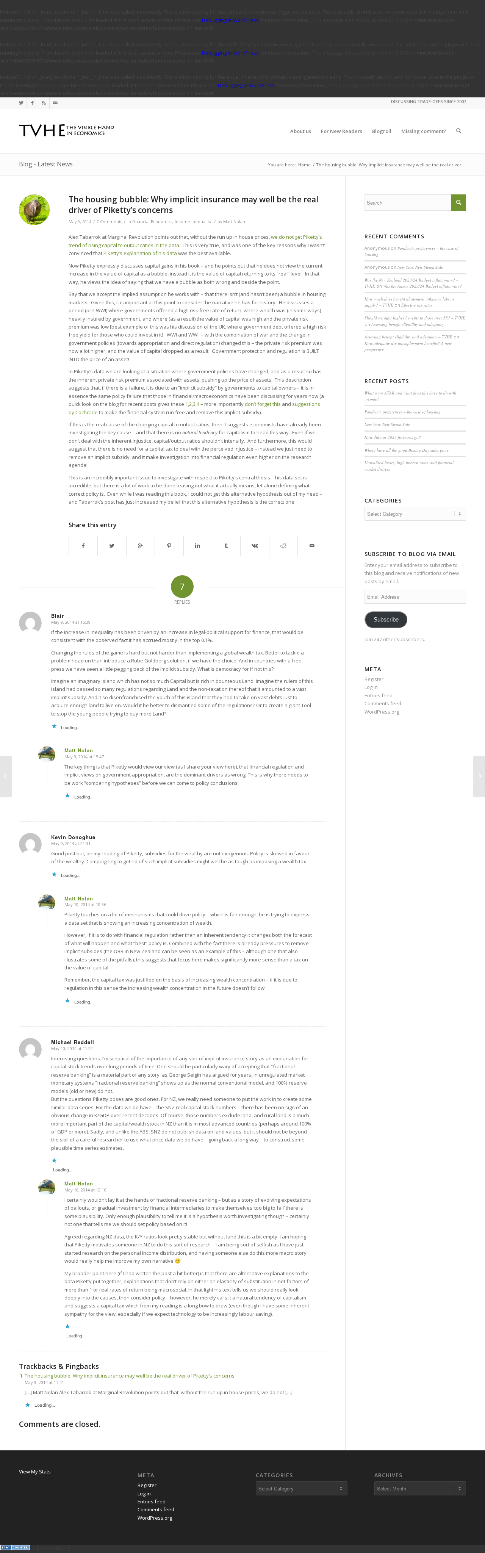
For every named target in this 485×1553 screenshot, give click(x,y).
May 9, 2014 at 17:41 (44, 1382)
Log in (371, 687)
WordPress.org (382, 711)
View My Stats (35, 1471)
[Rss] (43, 103)
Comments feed (383, 703)
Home (304, 165)
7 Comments (109, 221)
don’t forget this (262, 404)
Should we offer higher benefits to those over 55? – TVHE (415, 318)
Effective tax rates (416, 305)
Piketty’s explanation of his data (140, 253)
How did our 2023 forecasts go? (393, 437)
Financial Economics (152, 221)
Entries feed (379, 695)
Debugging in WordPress (230, 20)
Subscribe (386, 620)
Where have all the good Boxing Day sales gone (407, 450)
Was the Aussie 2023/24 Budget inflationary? (422, 286)
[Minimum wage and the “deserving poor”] (6, 776)
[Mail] (55, 103)
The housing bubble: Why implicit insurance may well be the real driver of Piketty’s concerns (193, 204)
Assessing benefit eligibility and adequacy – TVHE (408, 337)
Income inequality (193, 221)
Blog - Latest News (46, 164)
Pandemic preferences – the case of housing (403, 412)
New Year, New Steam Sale (420, 267)
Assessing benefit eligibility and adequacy (407, 324)
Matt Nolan (234, 221)
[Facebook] (32, 103)
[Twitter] (21, 103)
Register (374, 679)
